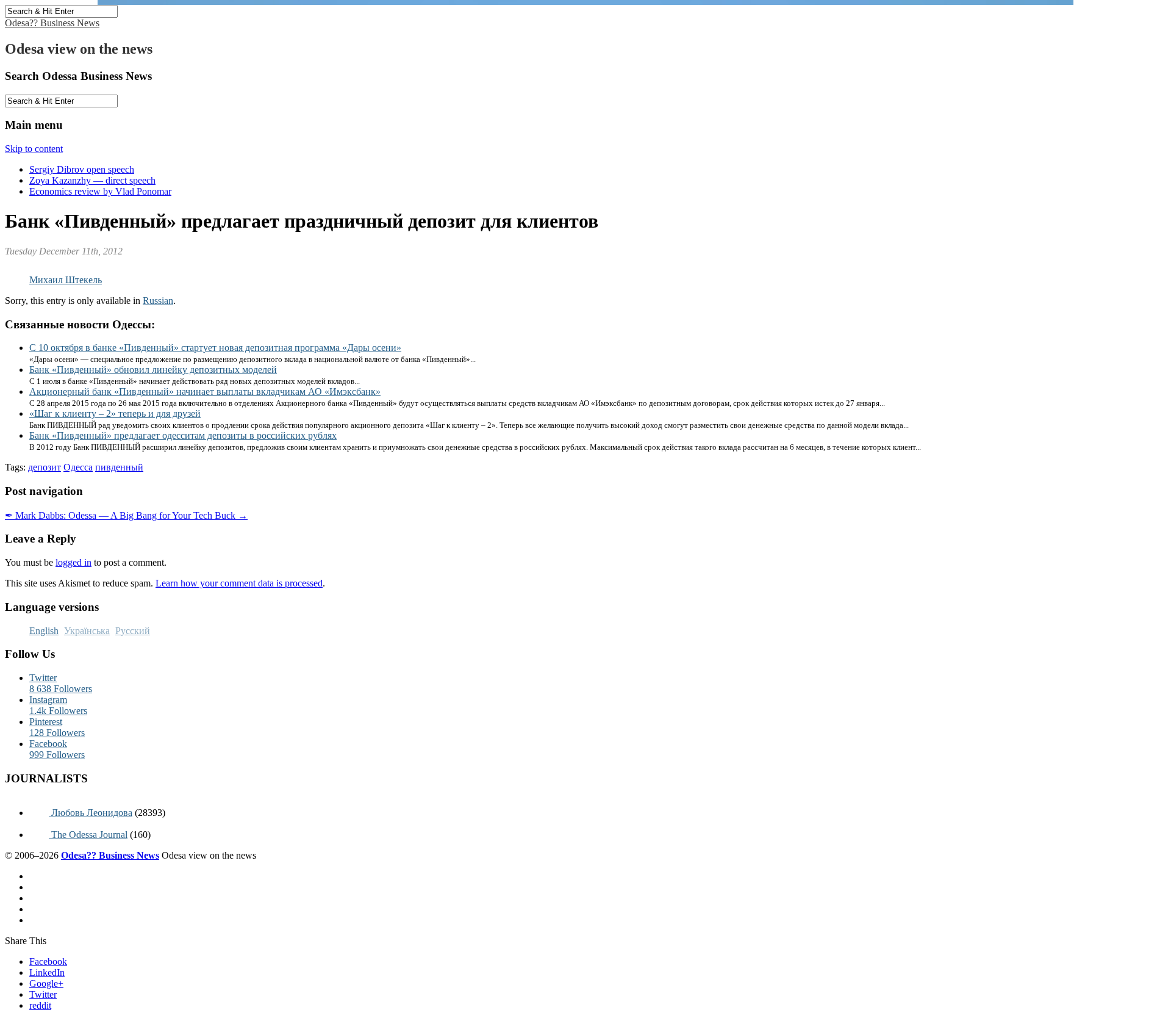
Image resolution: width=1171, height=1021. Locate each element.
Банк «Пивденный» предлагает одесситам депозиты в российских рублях (183, 435)
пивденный (119, 467)
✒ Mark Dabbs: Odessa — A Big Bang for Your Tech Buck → (126, 515)
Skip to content (34, 148)
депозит (44, 467)
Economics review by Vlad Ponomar (100, 191)
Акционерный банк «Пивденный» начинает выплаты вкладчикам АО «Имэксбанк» (205, 391)
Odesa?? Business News (52, 23)
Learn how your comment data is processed (239, 583)
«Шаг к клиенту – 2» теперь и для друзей (115, 413)
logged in (73, 562)
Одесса (78, 467)
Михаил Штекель (65, 280)
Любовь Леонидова (90, 812)
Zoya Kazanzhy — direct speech (92, 180)
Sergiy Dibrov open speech (81, 169)
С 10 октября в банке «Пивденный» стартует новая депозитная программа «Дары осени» (215, 347)
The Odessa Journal (88, 834)
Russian (158, 300)
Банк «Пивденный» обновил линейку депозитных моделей (153, 369)
